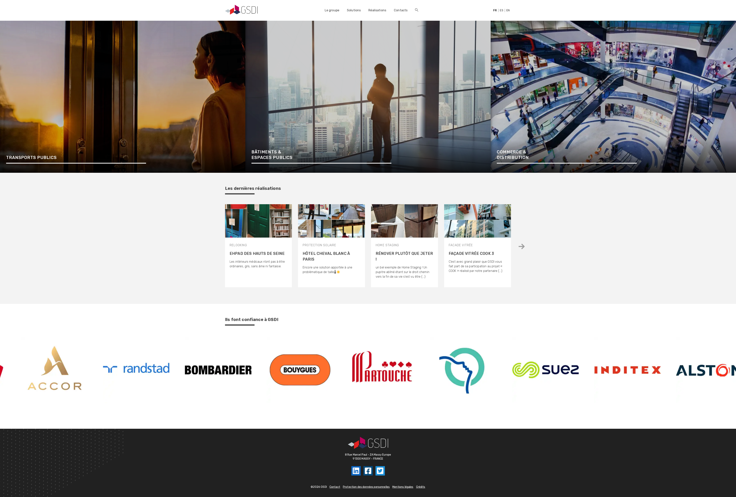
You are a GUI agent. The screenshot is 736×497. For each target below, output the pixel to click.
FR (495, 10)
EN (508, 10)
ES (501, 10)
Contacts (400, 10)
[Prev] (521, 246)
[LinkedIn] (356, 471)
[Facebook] (368, 471)
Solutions (354, 10)
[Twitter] (380, 471)
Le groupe (332, 10)
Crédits (420, 487)
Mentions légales (402, 487)
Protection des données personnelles (366, 487)
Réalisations (377, 10)
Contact (334, 487)
